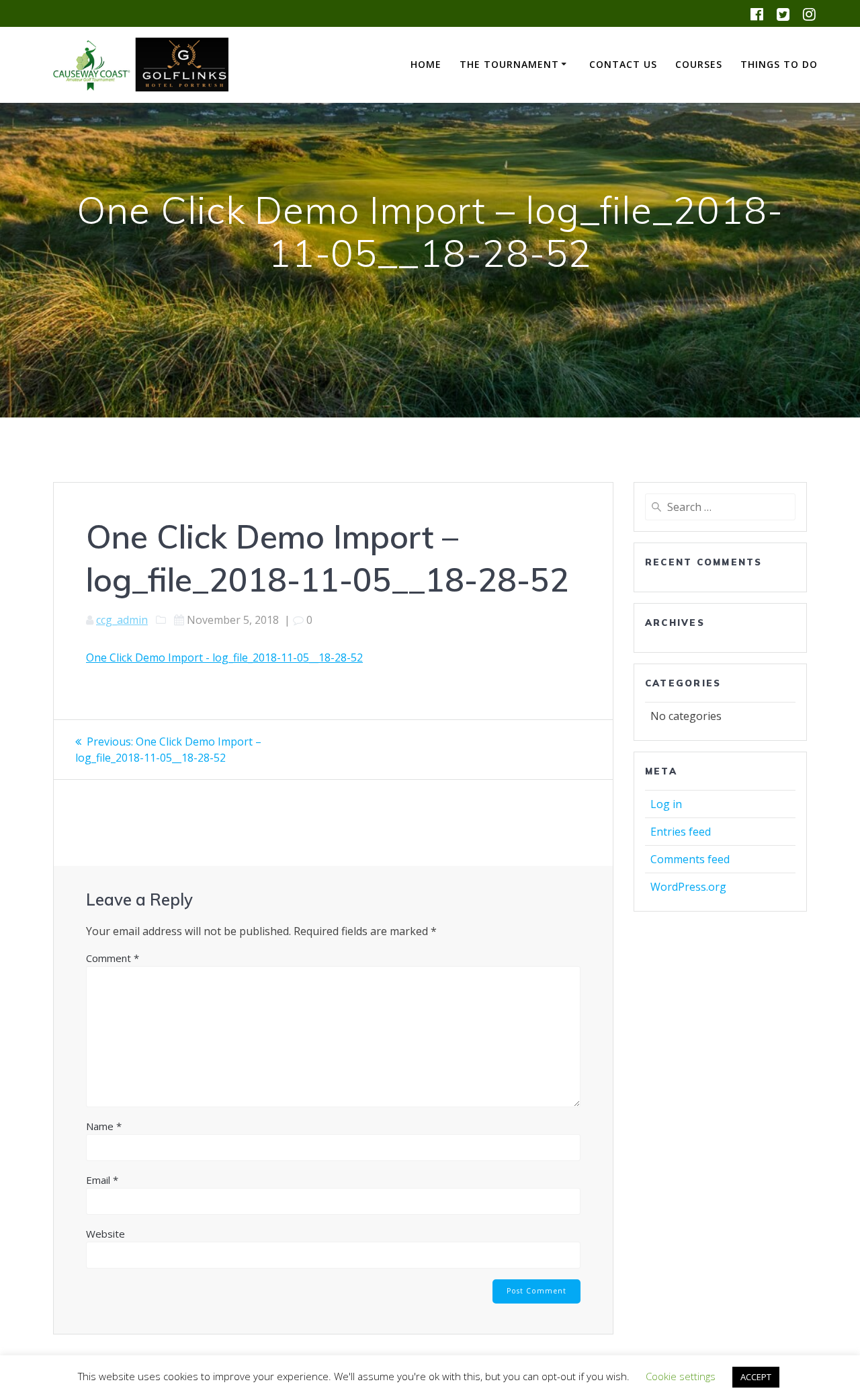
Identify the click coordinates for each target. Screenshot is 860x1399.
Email (102, 1180)
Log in (666, 804)
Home (426, 64)
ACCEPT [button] (755, 1377)
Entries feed (680, 831)
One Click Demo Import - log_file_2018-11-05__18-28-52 (224, 657)
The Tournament (509, 64)
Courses (698, 64)
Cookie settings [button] (681, 1376)
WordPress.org (688, 886)
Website (105, 1233)
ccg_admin (122, 619)
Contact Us (623, 64)
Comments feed (690, 859)
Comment (112, 958)
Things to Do (779, 64)
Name (104, 1126)
